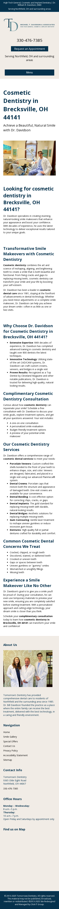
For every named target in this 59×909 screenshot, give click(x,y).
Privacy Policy (10, 750)
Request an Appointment (29, 49)
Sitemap (7, 759)
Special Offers (10, 741)
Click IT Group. (37, 904)
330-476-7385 (29, 40)
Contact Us (9, 746)
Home (6, 732)
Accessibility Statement (15, 755)
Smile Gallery (10, 736)
